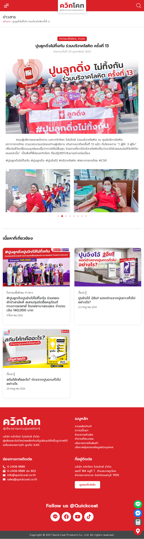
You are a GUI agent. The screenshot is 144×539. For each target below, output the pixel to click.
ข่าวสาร (81, 38)
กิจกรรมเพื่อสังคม (68, 38)
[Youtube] (77, 516)
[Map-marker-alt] (138, 531)
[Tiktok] (89, 516)
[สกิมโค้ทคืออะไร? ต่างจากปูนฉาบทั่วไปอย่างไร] (36, 348)
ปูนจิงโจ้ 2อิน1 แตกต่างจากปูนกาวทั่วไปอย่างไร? (106, 300)
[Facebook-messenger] (138, 513)
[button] (6, 5)
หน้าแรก (6, 21)
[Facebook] (66, 516)
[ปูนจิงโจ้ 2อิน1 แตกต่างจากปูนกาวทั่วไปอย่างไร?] (107, 267)
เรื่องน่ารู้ (82, 292)
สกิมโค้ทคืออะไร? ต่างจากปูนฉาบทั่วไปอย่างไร (34, 381)
